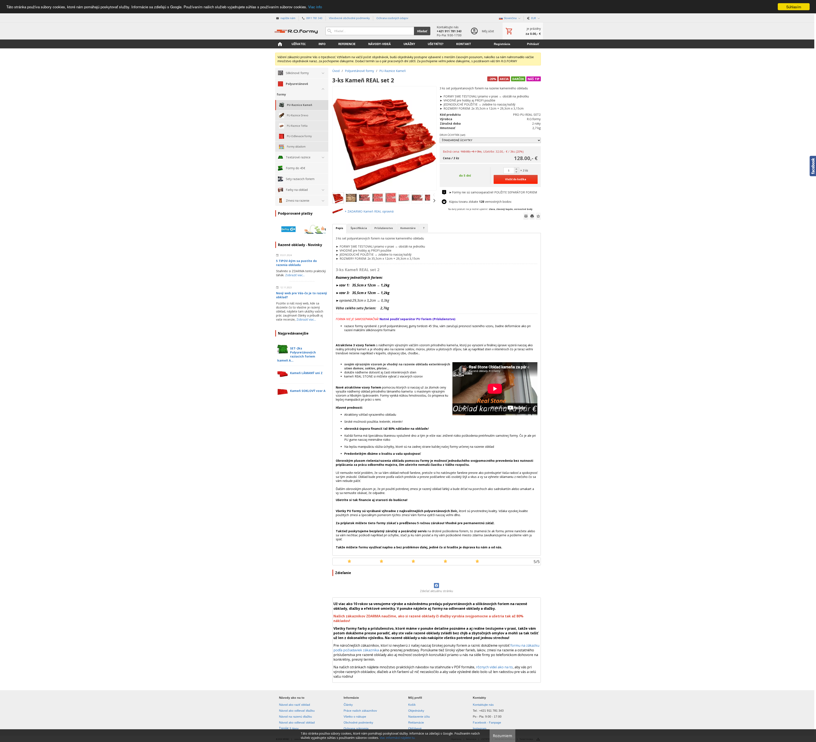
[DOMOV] (280, 43)
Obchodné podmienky (358, 722)
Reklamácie (416, 722)
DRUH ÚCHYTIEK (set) (452, 135)
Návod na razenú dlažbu (295, 716)
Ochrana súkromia (356, 728)
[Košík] (523, 31)
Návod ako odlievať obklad (297, 722)
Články (348, 704)
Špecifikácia (359, 228)
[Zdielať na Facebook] (436, 585)
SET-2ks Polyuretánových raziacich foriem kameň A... (296, 354)
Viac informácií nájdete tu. (397, 738)
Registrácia (502, 44)
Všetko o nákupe (355, 716)
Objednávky (416, 710)
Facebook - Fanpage (487, 722)
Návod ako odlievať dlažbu (297, 710)
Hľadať (422, 31)
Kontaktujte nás (483, 704)
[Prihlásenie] (482, 31)
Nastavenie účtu (419, 716)
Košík (412, 704)
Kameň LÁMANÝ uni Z (306, 373)
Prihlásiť (533, 44)
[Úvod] (296, 31)
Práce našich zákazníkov (360, 710)
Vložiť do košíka (515, 179)
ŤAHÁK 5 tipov (289, 728)
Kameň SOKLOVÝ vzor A (308, 391)
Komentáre (408, 228)
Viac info (315, 7)
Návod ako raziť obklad (294, 704)
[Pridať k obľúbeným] (538, 216)
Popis (339, 228)
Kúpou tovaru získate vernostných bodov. (480, 202)
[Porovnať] (525, 216)
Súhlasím (793, 6)
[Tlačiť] (532, 216)
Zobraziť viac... (295, 275)
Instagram (479, 728)
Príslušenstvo (383, 228)
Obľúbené (415, 728)
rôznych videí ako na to (494, 667)
